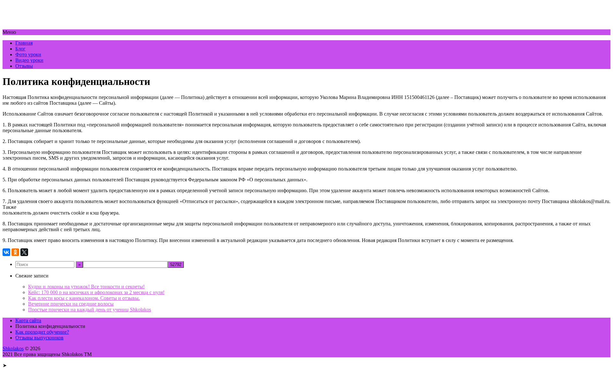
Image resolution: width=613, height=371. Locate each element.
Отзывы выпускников (39, 337)
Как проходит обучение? (42, 332)
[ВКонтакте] (6, 252)
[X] (24, 252)
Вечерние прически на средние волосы (71, 304)
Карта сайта (28, 320)
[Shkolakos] (36, 26)
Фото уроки (28, 54)
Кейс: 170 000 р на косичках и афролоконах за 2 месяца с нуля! (96, 292)
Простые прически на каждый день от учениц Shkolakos (89, 309)
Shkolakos (13, 348)
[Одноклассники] (15, 252)
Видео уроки (29, 60)
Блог (20, 48)
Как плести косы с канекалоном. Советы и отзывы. (84, 298)
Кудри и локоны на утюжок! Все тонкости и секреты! (86, 286)
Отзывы (24, 66)
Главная (24, 43)
